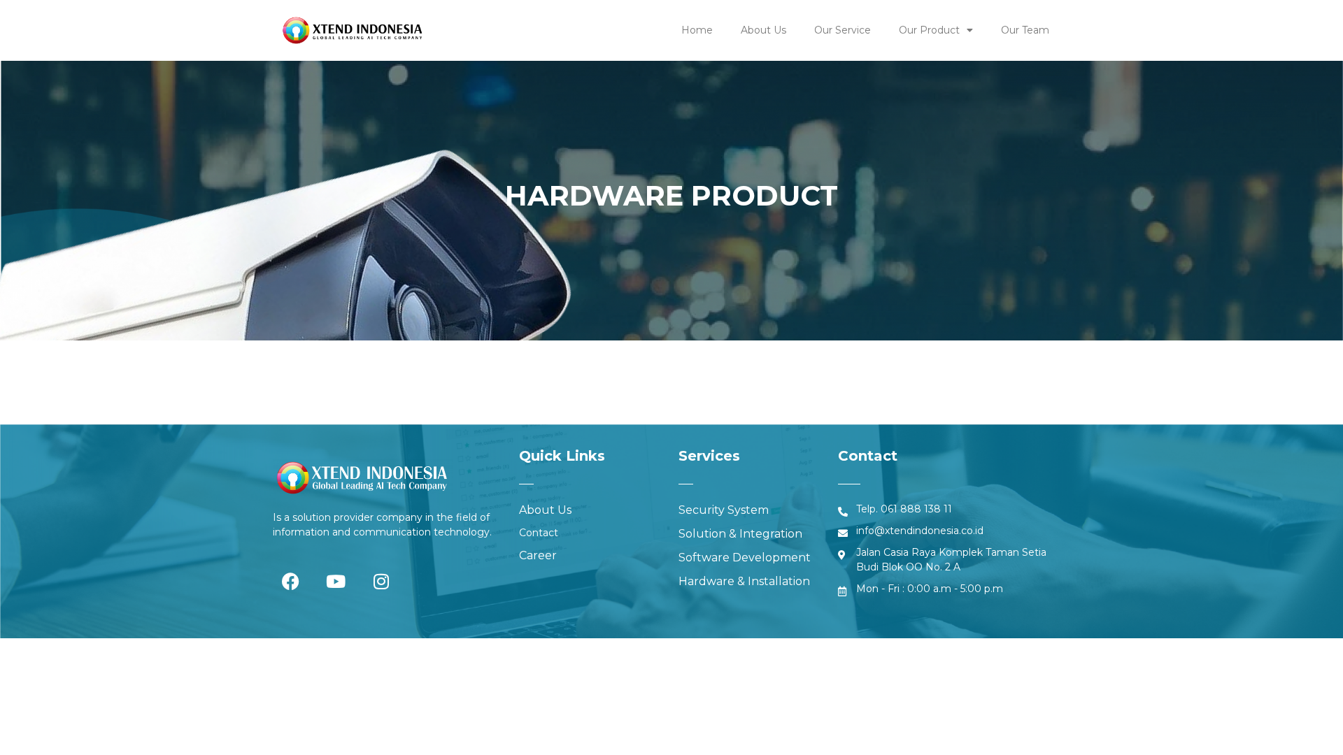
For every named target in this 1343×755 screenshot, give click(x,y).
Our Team (1025, 30)
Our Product (929, 30)
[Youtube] (335, 580)
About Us (763, 30)
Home (697, 30)
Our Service (842, 30)
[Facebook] (290, 580)
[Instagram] (381, 580)
